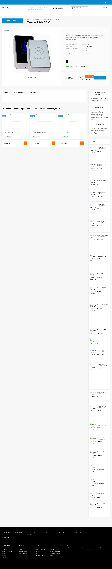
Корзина (21, 549)
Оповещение (53, 549)
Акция (51, 555)
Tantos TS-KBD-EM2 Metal (39, 132)
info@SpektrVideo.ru (62, 532)
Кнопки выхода (48, 19)
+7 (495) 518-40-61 (58, 7)
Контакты (4, 559)
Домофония (39, 551)
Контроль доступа (37, 19)
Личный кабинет (23, 551)
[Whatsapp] (65, 7)
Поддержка (5, 557)
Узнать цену (100, 77)
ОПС (37, 553)
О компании (5, 549)
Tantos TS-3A (64, 132)
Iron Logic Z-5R (9, 132)
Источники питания (55, 551)
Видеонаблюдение (40, 549)
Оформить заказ (23, 553)
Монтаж (4, 555)
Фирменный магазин (7, 551)
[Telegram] (67, 7)
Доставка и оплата (6, 561)
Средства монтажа (55, 553)
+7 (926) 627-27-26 (58, 9)
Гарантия (4, 553)
